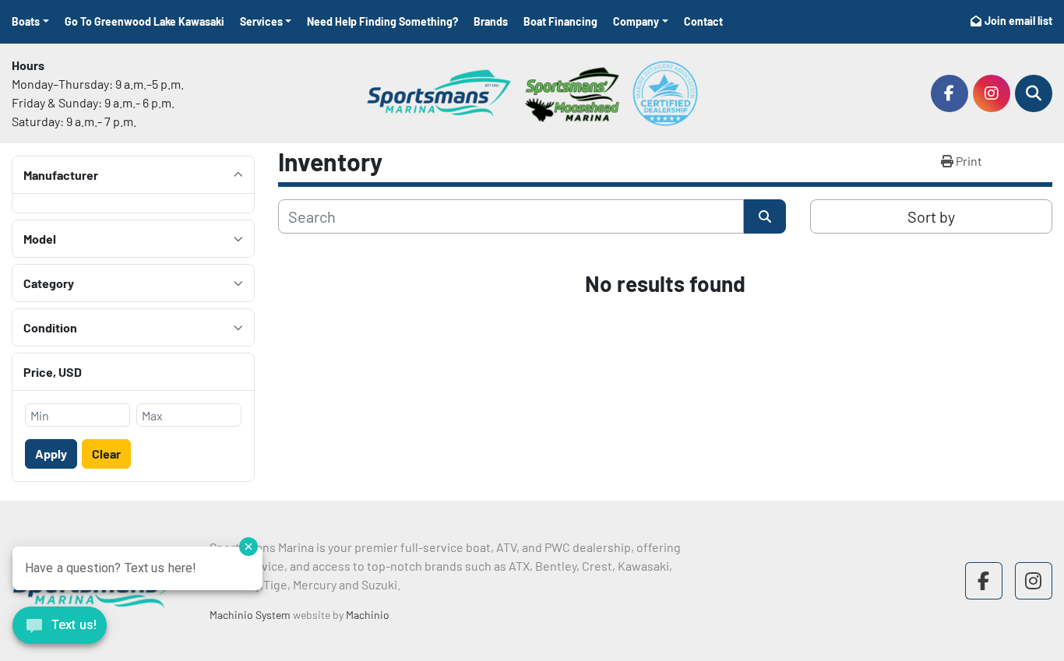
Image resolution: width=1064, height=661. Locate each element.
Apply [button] (51, 453)
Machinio (367, 614)
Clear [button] (106, 453)
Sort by (931, 216)
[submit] (765, 216)
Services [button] (261, 21)
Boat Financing (560, 21)
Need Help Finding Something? (382, 21)
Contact (703, 21)
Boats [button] (26, 21)
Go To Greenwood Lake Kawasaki (144, 21)
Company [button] (636, 21)
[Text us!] (59, 629)
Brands (491, 21)
